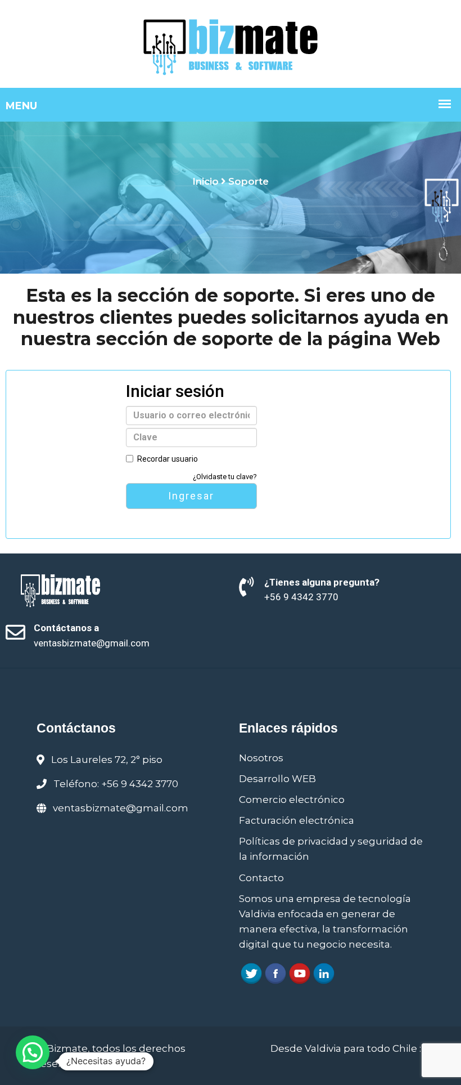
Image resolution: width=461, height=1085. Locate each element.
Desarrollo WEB (277, 778)
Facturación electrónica (296, 820)
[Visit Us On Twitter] (251, 972)
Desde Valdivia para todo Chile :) (347, 1048)
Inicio (205, 181)
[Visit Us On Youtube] (299, 972)
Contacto (261, 877)
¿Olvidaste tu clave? (225, 476)
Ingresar (191, 496)
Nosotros (261, 757)
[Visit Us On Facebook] (275, 972)
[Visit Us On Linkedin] (323, 972)
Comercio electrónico (292, 799)
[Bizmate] (231, 42)
